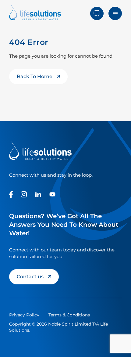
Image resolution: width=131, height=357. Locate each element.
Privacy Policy (24, 315)
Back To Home (34, 76)
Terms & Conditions (69, 315)
